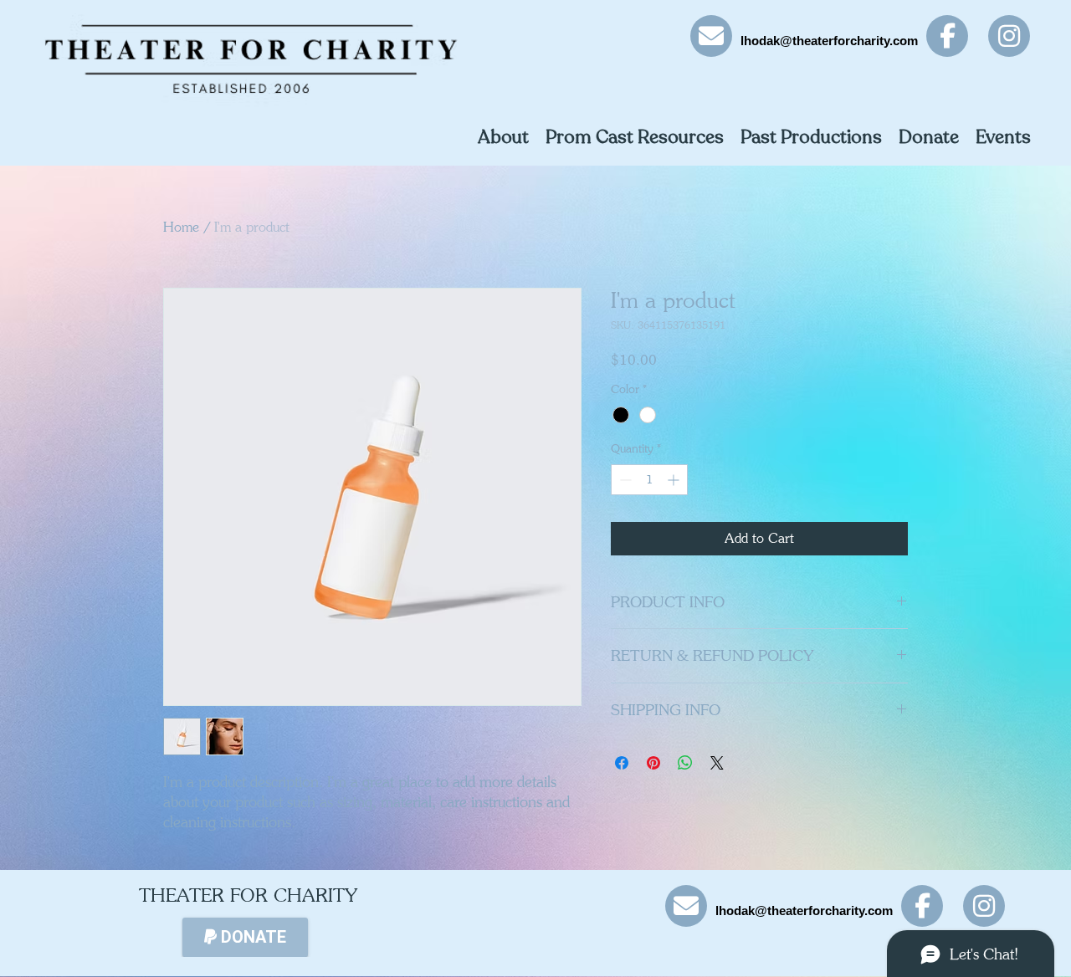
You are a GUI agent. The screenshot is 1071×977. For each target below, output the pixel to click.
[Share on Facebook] (622, 763)
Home (181, 227)
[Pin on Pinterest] (653, 763)
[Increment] (674, 479)
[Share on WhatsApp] (685, 763)
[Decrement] (623, 479)
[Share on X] (717, 763)
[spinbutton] (649, 479)
